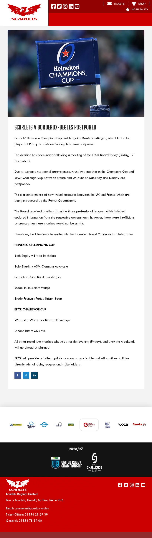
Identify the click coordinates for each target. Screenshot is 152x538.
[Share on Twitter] (26, 375)
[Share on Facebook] (17, 375)
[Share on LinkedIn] (34, 375)
